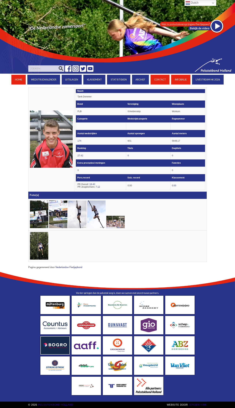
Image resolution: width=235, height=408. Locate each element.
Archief (140, 79)
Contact (160, 79)
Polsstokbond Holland (55, 404)
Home (18, 79)
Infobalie (181, 79)
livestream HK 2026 (208, 79)
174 (79, 141)
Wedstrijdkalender (43, 79)
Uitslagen (71, 79)
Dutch (194, 2)
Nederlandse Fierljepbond (68, 267)
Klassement (94, 79)
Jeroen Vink (198, 404)
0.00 (174, 185)
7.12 (98, 187)
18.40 (92, 184)
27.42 (80, 155)
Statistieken (119, 79)
